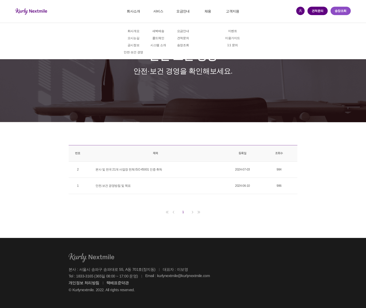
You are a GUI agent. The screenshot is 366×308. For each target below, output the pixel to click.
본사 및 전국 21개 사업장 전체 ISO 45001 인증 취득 (129, 169)
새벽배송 (158, 31)
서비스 (158, 11)
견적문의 (183, 38)
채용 (208, 11)
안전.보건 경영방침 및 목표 (113, 185)
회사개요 (133, 31)
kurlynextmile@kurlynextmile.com (183, 276)
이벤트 (232, 31)
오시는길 (133, 38)
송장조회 (183, 45)
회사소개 (133, 11)
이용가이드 (232, 38)
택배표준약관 (118, 283)
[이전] (173, 212)
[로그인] (300, 11)
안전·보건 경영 (133, 52)
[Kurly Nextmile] (31, 11)
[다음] (192, 212)
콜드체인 (158, 38)
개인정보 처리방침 (84, 283)
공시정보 (133, 45)
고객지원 (232, 11)
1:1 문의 (232, 45)
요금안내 (183, 11)
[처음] (167, 212)
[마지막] (199, 212)
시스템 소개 (158, 45)
